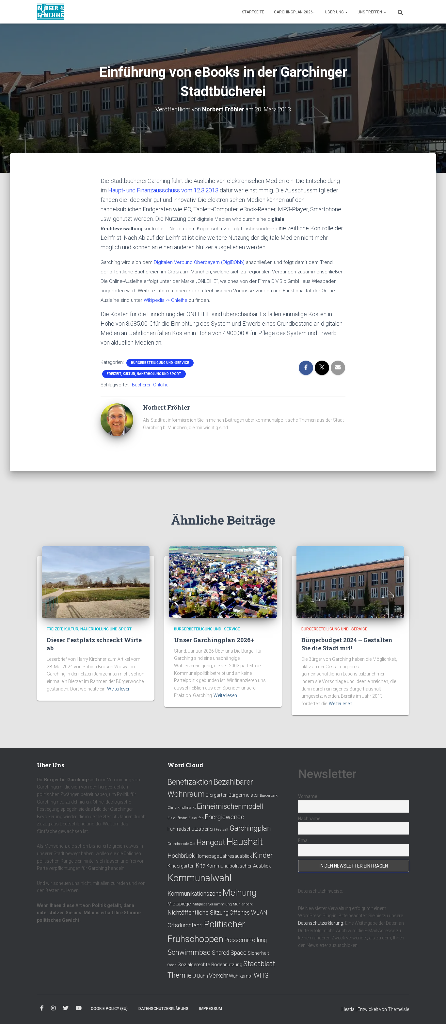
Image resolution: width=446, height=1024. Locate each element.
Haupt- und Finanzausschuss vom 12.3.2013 (163, 190)
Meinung (240, 892)
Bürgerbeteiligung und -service (160, 363)
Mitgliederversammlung (212, 904)
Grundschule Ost (181, 844)
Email (304, 840)
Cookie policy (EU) (109, 1008)
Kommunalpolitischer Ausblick (238, 866)
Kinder (263, 855)
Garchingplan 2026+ (294, 12)
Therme (179, 975)
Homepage (207, 856)
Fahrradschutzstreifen (191, 829)
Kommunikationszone (194, 893)
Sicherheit (258, 953)
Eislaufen (196, 818)
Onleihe (160, 384)
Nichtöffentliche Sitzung (198, 912)
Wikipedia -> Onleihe (165, 300)
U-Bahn (200, 976)
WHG (261, 975)
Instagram (53, 1008)
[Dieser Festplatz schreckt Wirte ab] (96, 581)
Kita (200, 865)
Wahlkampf (241, 976)
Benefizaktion (190, 782)
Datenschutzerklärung (320, 923)
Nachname (309, 818)
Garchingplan (250, 828)
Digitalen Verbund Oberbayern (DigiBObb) (200, 262)
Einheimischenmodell (230, 806)
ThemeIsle (398, 1009)
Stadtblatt (259, 964)
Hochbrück (181, 856)
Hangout (211, 842)
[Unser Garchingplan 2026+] (223, 581)
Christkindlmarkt (181, 807)
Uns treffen (370, 12)
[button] (346, 12)
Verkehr (218, 975)
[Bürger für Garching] (50, 12)
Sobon (172, 965)
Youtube (78, 1008)
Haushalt (244, 841)
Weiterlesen (119, 688)
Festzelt (222, 829)
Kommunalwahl (199, 878)
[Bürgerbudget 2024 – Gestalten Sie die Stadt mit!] (350, 581)
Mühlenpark (243, 904)
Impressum (210, 1008)
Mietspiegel (179, 904)
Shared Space (229, 953)
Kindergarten (181, 866)
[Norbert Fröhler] (117, 419)
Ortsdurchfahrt (185, 925)
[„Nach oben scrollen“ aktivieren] (433, 1011)
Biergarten (217, 795)
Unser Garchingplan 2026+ (214, 640)
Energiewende (224, 817)
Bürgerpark (269, 795)
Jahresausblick (236, 856)
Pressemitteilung (245, 940)
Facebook (42, 1008)
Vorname (307, 796)
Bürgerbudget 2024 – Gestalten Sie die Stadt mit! (346, 644)
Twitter (66, 1008)
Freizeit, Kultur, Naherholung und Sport (144, 374)
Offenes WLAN (248, 912)
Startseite (253, 12)
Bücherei (141, 384)
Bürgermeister (244, 795)
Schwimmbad (189, 952)
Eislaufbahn (177, 818)
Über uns (334, 12)
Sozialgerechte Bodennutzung (210, 964)
